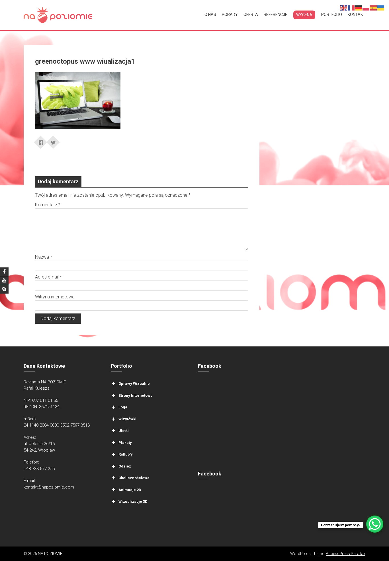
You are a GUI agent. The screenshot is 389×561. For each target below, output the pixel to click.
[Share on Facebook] (40, 140)
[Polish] (366, 7)
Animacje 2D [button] (129, 489)
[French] (351, 7)
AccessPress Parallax (345, 553)
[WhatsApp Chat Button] (374, 524)
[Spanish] (373, 7)
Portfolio (331, 14)
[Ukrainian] (381, 7)
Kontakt (356, 14)
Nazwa (43, 257)
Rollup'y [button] (125, 454)
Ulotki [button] (123, 431)
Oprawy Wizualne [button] (134, 383)
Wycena (304, 15)
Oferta (250, 14)
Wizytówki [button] (127, 419)
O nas (210, 14)
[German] (359, 7)
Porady (230, 14)
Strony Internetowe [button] (135, 395)
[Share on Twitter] (53, 140)
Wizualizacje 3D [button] (133, 501)
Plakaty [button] (125, 442)
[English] (344, 7)
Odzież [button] (124, 466)
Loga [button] (122, 407)
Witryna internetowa (55, 297)
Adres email (48, 277)
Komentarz (47, 204)
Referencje (275, 14)
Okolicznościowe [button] (134, 478)
